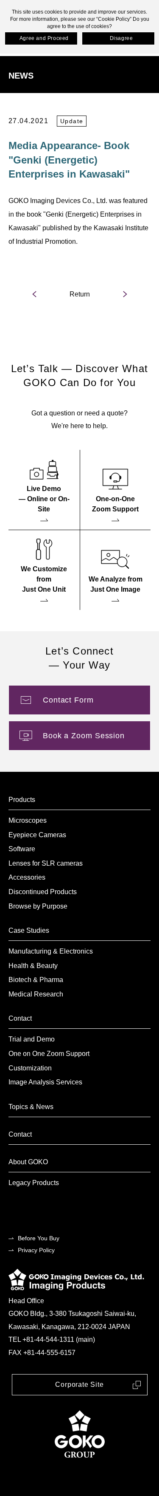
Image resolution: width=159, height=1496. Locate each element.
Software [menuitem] (21, 848)
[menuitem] (44, 490)
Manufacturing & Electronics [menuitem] (50, 951)
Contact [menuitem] (20, 1018)
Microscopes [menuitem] (27, 820)
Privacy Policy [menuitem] (36, 1250)
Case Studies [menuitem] (28, 930)
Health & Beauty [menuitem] (33, 965)
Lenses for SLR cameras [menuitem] (45, 863)
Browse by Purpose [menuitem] (37, 906)
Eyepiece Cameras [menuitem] (37, 834)
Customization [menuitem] (30, 1068)
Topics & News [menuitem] (30, 1106)
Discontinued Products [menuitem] (42, 891)
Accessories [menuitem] (26, 877)
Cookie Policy (114, 19)
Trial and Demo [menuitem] (31, 1039)
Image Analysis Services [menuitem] (45, 1082)
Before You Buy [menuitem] (38, 1238)
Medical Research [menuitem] (35, 994)
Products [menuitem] (21, 799)
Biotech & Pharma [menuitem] (35, 979)
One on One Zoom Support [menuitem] (48, 1053)
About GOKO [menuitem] (28, 1162)
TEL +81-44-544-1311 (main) (51, 1339)
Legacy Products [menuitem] (33, 1182)
